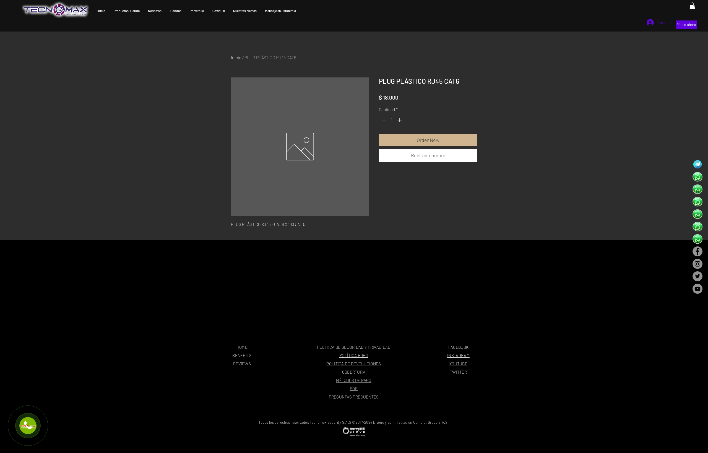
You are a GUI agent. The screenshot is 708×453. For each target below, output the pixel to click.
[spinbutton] (391, 120)
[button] (692, 5)
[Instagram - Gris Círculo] (697, 264)
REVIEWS (242, 363)
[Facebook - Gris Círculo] (697, 251)
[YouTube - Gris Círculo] (697, 289)
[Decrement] (383, 120)
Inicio (236, 57)
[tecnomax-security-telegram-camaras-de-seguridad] (697, 164)
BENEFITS (241, 355)
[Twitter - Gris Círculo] (697, 276)
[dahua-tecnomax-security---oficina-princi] (697, 177)
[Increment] (400, 120)
